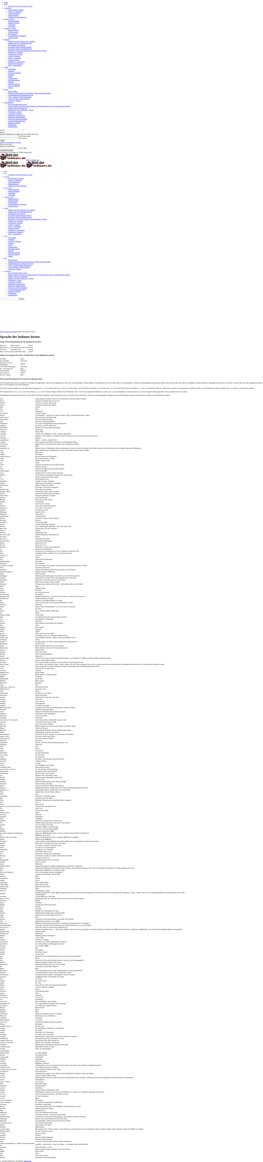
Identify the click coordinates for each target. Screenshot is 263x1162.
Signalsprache (12, 34)
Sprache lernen (13, 38)
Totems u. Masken (14, 56)
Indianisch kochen (14, 84)
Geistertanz (12, 25)
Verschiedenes (8, 102)
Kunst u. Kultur (9, 19)
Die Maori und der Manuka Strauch (19, 47)
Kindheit (11, 75)
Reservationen (12, 91)
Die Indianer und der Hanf (16, 45)
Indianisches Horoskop (15, 64)
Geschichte (7, 8)
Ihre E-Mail (23, 148)
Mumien (11, 82)
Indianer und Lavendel (15, 52)
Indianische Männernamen (16, 117)
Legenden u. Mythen (15, 114)
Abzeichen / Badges (14, 101)
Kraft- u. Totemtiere (14, 58)
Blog (5, 4)
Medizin (6, 39)
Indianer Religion (14, 23)
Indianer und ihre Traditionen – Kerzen (20, 110)
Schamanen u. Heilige (15, 54)
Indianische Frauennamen (16, 115)
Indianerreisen (12, 126)
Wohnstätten (12, 69)
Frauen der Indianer (14, 73)
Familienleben (12, 78)
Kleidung (11, 71)
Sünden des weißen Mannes (17, 17)
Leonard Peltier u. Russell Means (19, 99)
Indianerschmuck (13, 21)
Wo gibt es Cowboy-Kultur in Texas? (20, 6)
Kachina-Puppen (13, 60)
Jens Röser (11, 26)
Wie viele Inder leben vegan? (17, 104)
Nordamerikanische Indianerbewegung (20, 95)
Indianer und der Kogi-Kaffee (18, 108)
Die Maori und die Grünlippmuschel (20, 49)
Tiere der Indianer (14, 86)
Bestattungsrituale (14, 80)
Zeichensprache (13, 32)
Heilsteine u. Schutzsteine (16, 62)
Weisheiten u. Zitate (14, 112)
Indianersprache (13, 30)
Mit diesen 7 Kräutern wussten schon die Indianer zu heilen (27, 51)
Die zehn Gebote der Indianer (17, 119)
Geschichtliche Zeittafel (16, 10)
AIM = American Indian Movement (19, 97)
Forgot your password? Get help (10, 142)
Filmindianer (12, 125)
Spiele (10, 76)
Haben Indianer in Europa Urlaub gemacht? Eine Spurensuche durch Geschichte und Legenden (39, 106)
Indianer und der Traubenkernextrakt (20, 43)
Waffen (10, 88)
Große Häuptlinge (14, 14)
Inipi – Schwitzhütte (14, 65)
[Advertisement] (131, 315)
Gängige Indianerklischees (16, 121)
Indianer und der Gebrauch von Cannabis (21, 41)
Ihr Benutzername (25, 136)
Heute (6, 89)
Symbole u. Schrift (10, 28)
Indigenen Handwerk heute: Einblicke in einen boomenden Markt (29, 93)
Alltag (6, 67)
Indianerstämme (13, 15)
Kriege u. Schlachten (15, 12)
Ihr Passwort (23, 138)
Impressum (27, 1161)
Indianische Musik (14, 123)
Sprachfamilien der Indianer (17, 36)
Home (6, 2)
